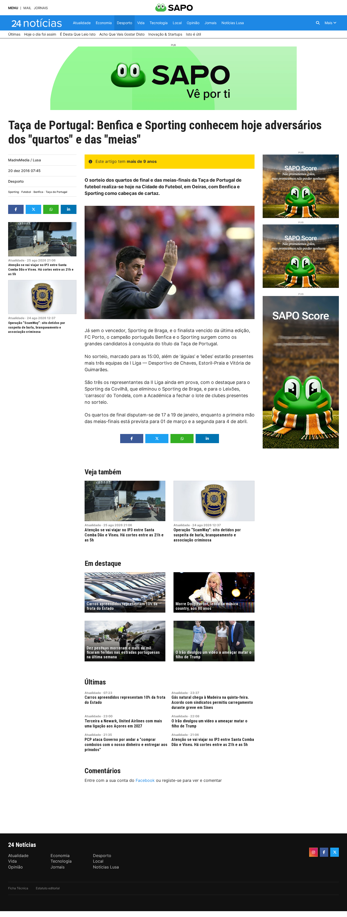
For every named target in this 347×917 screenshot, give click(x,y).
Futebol (26, 192)
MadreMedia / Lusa (24, 160)
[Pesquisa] (317, 22)
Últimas (95, 682)
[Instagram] (313, 852)
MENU (13, 8)
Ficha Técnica (18, 888)
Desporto (16, 181)
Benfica (38, 192)
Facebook (145, 780)
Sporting (13, 192)
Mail (27, 8)
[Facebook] (324, 852)
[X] (334, 852)
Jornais (41, 8)
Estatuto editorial (48, 888)
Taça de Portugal (56, 192)
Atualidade (16, 260)
